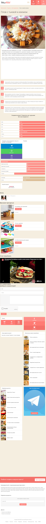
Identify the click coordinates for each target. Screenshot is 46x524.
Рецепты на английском (6, 512)
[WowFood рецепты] (5, 2)
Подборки (20, 521)
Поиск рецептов (31, 521)
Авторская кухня (4, 161)
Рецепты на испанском (6, 513)
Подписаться (34, 413)
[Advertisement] (23, 69)
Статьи (15, 521)
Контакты (25, 521)
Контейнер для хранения (21, 206)
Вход (36, 521)
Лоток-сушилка (19, 223)
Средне (28, 168)
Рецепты (11, 521)
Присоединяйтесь (40, 479)
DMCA (39, 521)
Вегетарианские (27, 177)
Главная (6, 521)
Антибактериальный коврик (22, 240)
